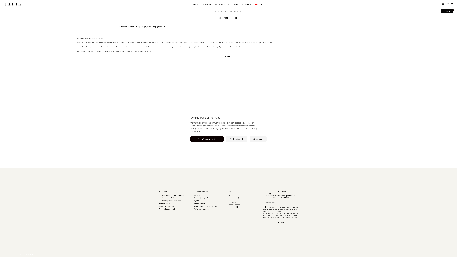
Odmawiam (258, 139)
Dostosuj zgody (237, 139)
